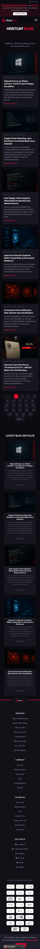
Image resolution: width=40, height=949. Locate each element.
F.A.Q (20, 811)
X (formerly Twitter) (21, 849)
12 (20, 405)
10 (7, 405)
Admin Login (33, 1)
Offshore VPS (20, 728)
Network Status (20, 807)
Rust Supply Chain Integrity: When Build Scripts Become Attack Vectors (17, 201)
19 (33, 410)
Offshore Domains (20, 741)
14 (33, 405)
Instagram (21, 853)
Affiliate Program (20, 770)
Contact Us (20, 830)
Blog (20, 779)
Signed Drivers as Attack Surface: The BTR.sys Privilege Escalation (18, 84)
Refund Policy (20, 825)
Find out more (32, 940)
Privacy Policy (20, 816)
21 (16, 414)
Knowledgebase (20, 783)
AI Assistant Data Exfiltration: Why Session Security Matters (20, 672)
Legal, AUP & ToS (20, 820)
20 (10, 414)
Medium (21, 867)
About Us (20, 765)
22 (23, 414)
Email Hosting (20, 737)
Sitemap (20, 788)
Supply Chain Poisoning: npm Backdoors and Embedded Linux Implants (19, 141)
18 (27, 410)
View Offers (20, 13)
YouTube (20, 858)
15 (6, 410)
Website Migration (20, 750)
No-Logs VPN (20, 746)
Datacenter (20, 774)
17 (20, 410)
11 (13, 405)
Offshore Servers (20, 732)
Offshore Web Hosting (20, 718)
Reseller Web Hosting (20, 723)
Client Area (20, 802)
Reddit (20, 862)
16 (13, 410)
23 (30, 414)
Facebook (21, 844)
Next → (20, 419)
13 (26, 405)
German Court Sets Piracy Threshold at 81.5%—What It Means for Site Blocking (18, 367)
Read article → (10, 103)
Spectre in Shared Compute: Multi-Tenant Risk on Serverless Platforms (19, 258)
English (11, 946)
